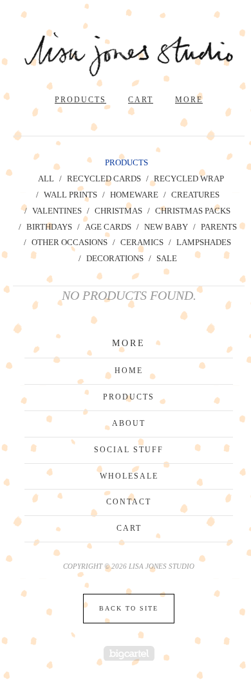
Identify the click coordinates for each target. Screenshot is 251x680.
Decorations (115, 258)
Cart (140, 99)
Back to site (128, 608)
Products (80, 99)
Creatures (195, 194)
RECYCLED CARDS (104, 178)
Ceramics (141, 242)
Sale (166, 258)
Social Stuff (128, 449)
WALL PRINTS (70, 194)
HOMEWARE (134, 194)
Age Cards (108, 227)
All (46, 178)
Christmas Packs (192, 211)
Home (129, 370)
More (189, 99)
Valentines (57, 211)
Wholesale (129, 476)
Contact (128, 501)
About (128, 423)
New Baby (166, 227)
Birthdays (49, 227)
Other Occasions (69, 242)
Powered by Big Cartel (129, 653)
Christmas (118, 211)
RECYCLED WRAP (189, 178)
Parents (219, 227)
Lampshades (203, 242)
